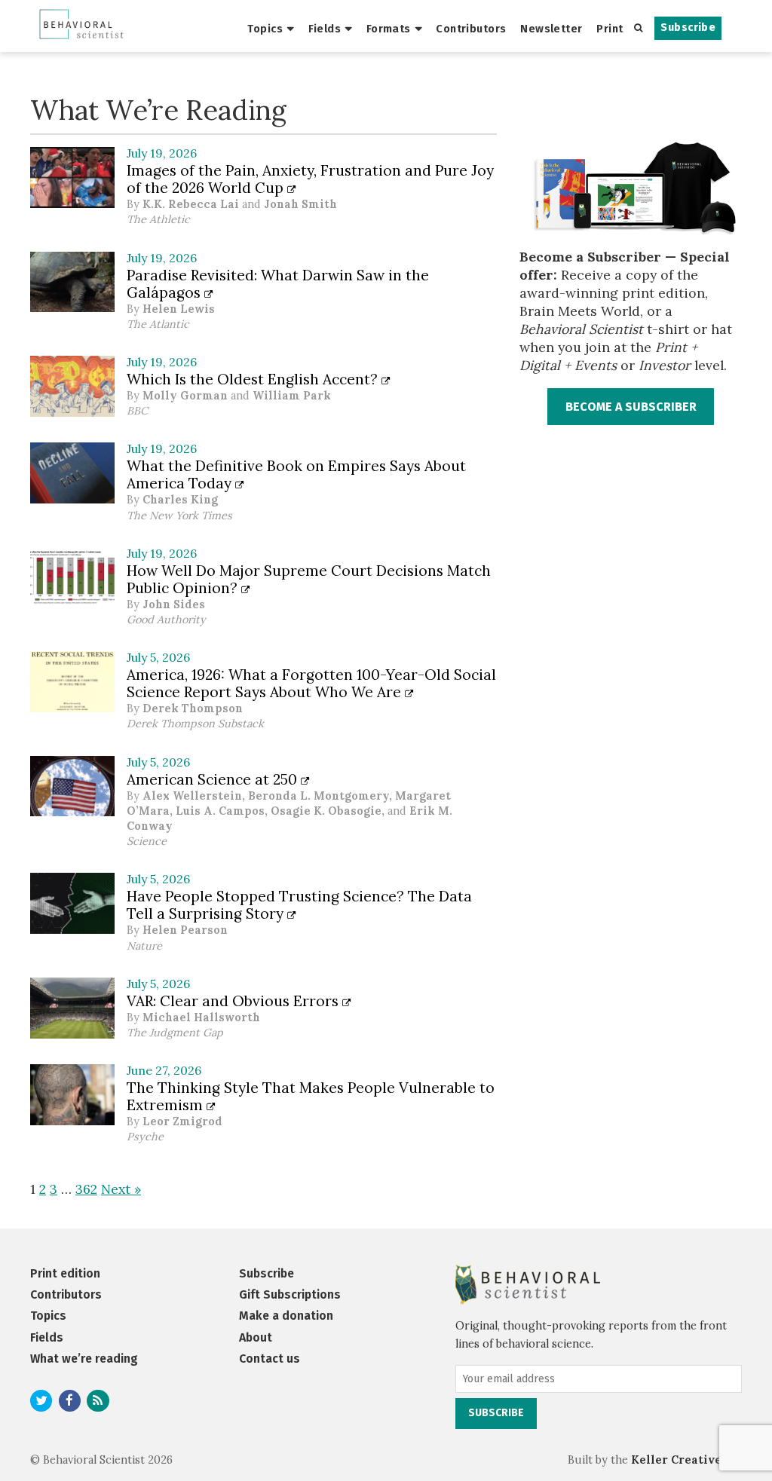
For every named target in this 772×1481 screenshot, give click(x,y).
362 (86, 1189)
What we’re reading (84, 1358)
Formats (388, 28)
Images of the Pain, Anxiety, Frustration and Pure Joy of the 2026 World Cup (310, 179)
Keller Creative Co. (686, 1460)
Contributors (471, 28)
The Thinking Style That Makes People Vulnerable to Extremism (311, 1096)
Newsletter (551, 28)
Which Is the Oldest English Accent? (254, 379)
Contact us (269, 1358)
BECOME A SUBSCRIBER (631, 406)
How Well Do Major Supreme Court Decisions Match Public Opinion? (309, 579)
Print (609, 28)
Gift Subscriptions (290, 1294)
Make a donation (286, 1315)
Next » (121, 1189)
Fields (325, 28)
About (255, 1337)
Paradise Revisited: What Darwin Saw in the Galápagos (278, 283)
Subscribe (687, 27)
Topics (265, 28)
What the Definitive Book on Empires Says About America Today (296, 474)
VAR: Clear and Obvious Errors (234, 1001)
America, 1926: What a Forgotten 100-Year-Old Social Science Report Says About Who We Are (311, 683)
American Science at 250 (214, 779)
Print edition (65, 1273)
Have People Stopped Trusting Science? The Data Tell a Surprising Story (299, 905)
